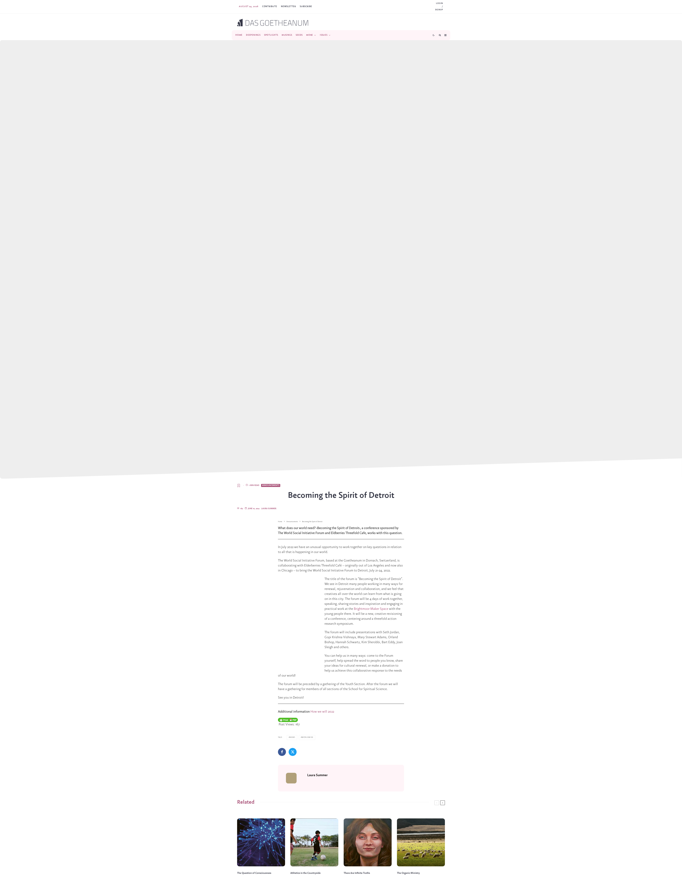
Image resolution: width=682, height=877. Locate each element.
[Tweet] (293, 752)
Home (238, 35)
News (292, 737)
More (309, 35)
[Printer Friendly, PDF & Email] (288, 720)
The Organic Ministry (408, 873)
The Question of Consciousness (254, 873)
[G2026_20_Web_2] (261, 842)
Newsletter (288, 6)
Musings (287, 35)
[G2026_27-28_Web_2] (314, 842)
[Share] (282, 752)
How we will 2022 (322, 711)
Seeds (299, 35)
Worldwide (307, 737)
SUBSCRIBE (306, 6)
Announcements (270, 485)
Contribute (269, 6)
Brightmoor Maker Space (371, 609)
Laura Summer (268, 509)
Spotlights (271, 35)
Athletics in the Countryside (305, 873)
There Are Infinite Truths (357, 873)
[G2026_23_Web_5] (368, 842)
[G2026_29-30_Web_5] (421, 842)
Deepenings (253, 35)
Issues (324, 35)
